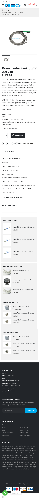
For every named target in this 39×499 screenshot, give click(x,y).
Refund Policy (24, 433)
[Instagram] (9, 1)
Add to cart (19, 135)
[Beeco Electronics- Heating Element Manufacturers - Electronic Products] (12, 5)
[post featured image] (7, 228)
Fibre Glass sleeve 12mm (20, 270)
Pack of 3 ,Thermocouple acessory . (24, 313)
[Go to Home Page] (3, 10)
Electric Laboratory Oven (20, 306)
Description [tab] (9, 152)
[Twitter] (6, 1)
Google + (15, 143)
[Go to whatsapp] (5, 493)
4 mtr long (13, 128)
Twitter (7, 143)
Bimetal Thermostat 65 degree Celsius (25, 251)
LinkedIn (11, 143)
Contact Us (5, 435)
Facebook (3, 143)
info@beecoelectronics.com (11, 380)
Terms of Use (24, 427)
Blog (3, 430)
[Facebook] (3, 1)
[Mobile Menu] (3, 5)
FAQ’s (4, 427)
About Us (5, 425)
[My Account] (25, 5)
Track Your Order (25, 435)
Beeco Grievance (7, 433)
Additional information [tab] (14, 198)
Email (19, 143)
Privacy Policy (24, 430)
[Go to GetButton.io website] (5, 497)
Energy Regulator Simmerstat (22, 280)
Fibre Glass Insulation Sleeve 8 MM (24, 290)
